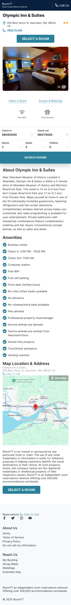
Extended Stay (12, 572)
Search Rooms (35, 157)
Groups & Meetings (50, 100)
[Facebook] (4, 518)
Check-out (43, 130)
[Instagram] (21, 518)
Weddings (9, 568)
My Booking (10, 560)
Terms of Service (13, 537)
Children (53, 142)
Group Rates (10, 564)
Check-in (7, 130)
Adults (29, 142)
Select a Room (35, 39)
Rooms (5, 142)
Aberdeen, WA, (39, 22)
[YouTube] (30, 518)
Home (6, 533)
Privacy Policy (11, 541)
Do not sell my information (19, 545)
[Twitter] (13, 518)
